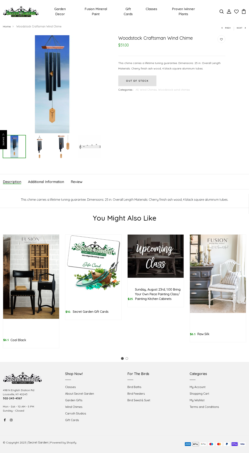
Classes (151, 9)
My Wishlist (197, 400)
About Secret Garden (79, 393)
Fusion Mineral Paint (96, 11)
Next (240, 28)
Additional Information (46, 182)
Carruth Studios (75, 413)
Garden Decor (60, 11)
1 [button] (123, 359)
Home (7, 26)
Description (12, 182)
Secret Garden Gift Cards (91, 312)
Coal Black (18, 340)
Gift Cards (128, 11)
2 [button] (127, 359)
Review (76, 182)
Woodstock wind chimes (174, 89)
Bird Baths (134, 387)
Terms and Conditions (204, 407)
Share (3, 141)
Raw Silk (203, 334)
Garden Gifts (73, 400)
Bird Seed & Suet (138, 400)
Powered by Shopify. (63, 442)
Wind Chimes (73, 407)
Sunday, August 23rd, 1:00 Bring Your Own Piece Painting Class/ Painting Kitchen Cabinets (158, 294)
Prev (228, 28)
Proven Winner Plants (183, 11)
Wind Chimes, (149, 89)
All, (138, 89)
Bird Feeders (136, 393)
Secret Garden (38, 442)
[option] (52, 84)
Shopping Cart (199, 393)
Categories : (126, 89)
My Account (197, 387)
